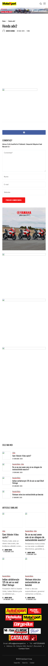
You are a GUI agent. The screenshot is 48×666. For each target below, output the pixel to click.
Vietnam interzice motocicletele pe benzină (27, 494)
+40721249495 (39, 643)
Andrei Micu (8, 550)
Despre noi (17, 663)
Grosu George (10, 31)
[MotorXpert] (32, 617)
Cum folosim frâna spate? (21, 455)
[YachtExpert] (35, 631)
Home (4, 21)
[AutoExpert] (16, 611)
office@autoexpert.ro (17, 643)
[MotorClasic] (16, 631)
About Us (24, 663)
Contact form (24, 648)
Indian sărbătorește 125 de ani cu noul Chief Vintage (28, 481)
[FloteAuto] (13, 617)
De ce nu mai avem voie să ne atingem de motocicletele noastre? (27, 468)
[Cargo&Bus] (23, 624)
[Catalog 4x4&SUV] (23, 637)
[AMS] (34, 611)
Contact (32, 663)
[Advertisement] (24, 62)
